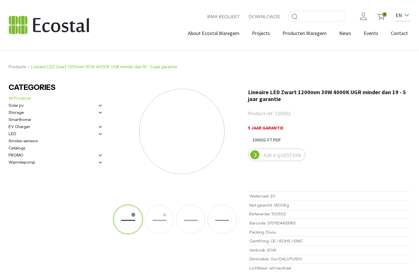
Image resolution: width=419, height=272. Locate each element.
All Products (20, 98)
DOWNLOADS (264, 16)
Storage (16, 112)
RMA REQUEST (223, 16)
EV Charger (19, 126)
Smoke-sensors (23, 140)
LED (12, 133)
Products (17, 66)
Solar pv (16, 105)
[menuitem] (214, 33)
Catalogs (17, 148)
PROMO (16, 155)
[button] (132, 132)
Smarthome (20, 119)
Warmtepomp (22, 162)
